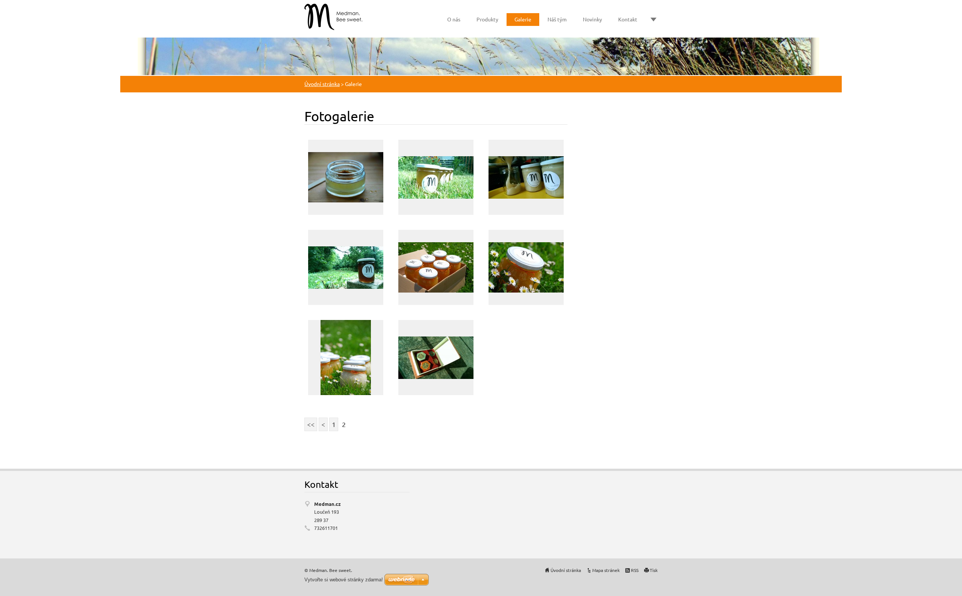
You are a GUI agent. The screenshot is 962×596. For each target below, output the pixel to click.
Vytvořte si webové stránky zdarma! (343, 579)
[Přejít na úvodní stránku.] (333, 17)
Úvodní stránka (322, 83)
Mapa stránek (606, 570)
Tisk (654, 570)
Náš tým (557, 19)
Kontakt (627, 19)
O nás (453, 19)
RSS (634, 570)
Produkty (487, 19)
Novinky (592, 19)
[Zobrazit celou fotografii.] (345, 177)
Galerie (522, 19)
